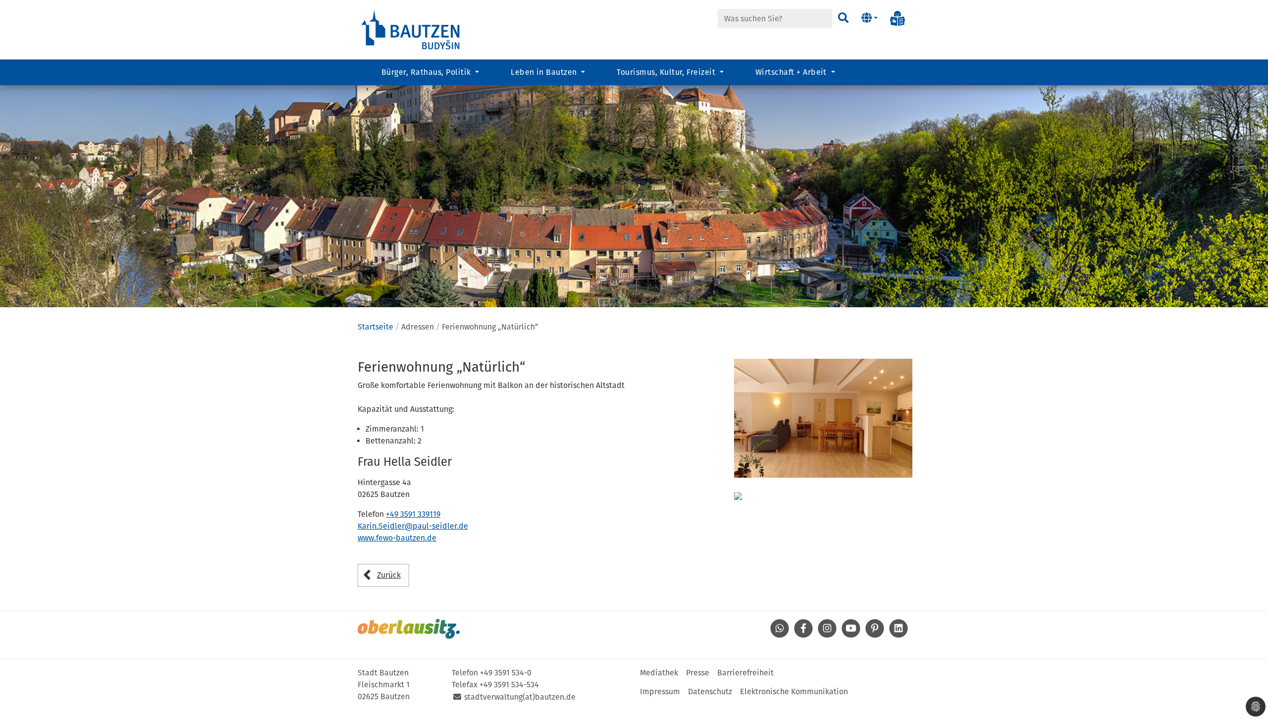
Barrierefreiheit (745, 672)
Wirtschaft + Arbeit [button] (792, 72)
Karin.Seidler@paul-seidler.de (413, 526)
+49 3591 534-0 (505, 672)
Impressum (660, 691)
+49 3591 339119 (413, 514)
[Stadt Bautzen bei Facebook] (803, 635)
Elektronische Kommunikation (794, 691)
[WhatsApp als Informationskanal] (780, 635)
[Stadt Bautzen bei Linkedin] (898, 635)
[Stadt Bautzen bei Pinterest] (875, 635)
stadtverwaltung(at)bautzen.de (520, 697)
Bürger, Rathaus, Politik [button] (427, 72)
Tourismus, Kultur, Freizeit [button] (667, 72)
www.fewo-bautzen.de (397, 538)
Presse (697, 672)
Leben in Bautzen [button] (545, 72)
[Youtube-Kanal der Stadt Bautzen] (851, 635)
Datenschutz (710, 691)
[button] (869, 18)
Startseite (375, 327)
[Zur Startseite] (411, 29)
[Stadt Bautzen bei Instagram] (827, 635)
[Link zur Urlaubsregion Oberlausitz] (409, 629)
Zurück (389, 575)
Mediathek (659, 672)
